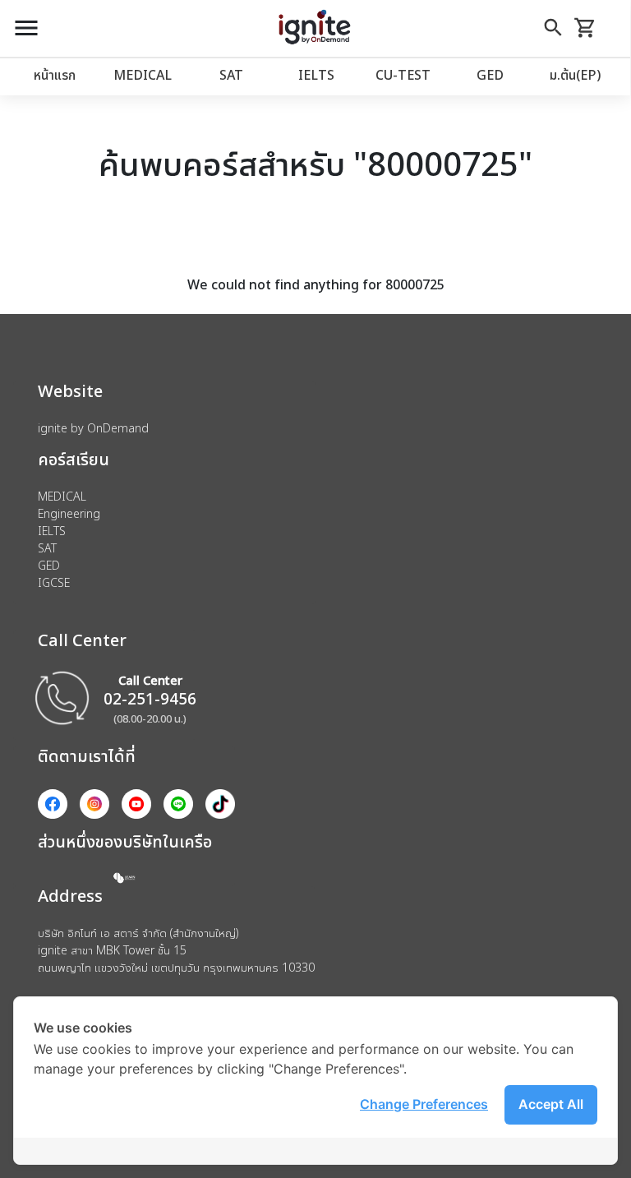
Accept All (550, 1104)
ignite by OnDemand (93, 428)
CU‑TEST (403, 75)
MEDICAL (142, 75)
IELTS (316, 75)
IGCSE (54, 582)
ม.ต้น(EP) (575, 75)
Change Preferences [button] (424, 1104)
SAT (231, 75)
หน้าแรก (55, 75)
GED (490, 75)
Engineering (69, 513)
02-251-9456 (150, 698)
